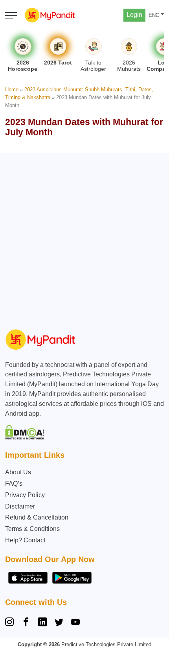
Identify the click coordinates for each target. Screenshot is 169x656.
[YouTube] (75, 623)
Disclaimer (20, 506)
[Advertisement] (84, 237)
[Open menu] (11, 15)
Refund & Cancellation (36, 517)
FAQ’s (13, 483)
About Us (18, 472)
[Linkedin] (42, 623)
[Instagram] (11, 623)
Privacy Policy (25, 495)
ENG (154, 15)
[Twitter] (58, 623)
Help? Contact (25, 540)
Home (11, 89)
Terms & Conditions (32, 528)
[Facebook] (25, 623)
